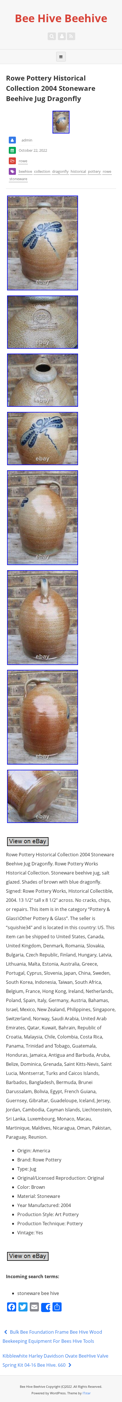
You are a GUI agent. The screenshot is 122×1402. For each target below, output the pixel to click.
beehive (25, 171)
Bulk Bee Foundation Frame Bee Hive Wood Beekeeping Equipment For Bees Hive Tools (52, 1336)
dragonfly (60, 171)
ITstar (87, 1393)
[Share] (45, 1307)
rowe (23, 160)
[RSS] (71, 36)
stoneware (18, 178)
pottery (94, 171)
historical (78, 171)
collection (42, 171)
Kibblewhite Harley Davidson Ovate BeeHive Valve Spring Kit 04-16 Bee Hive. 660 (55, 1360)
